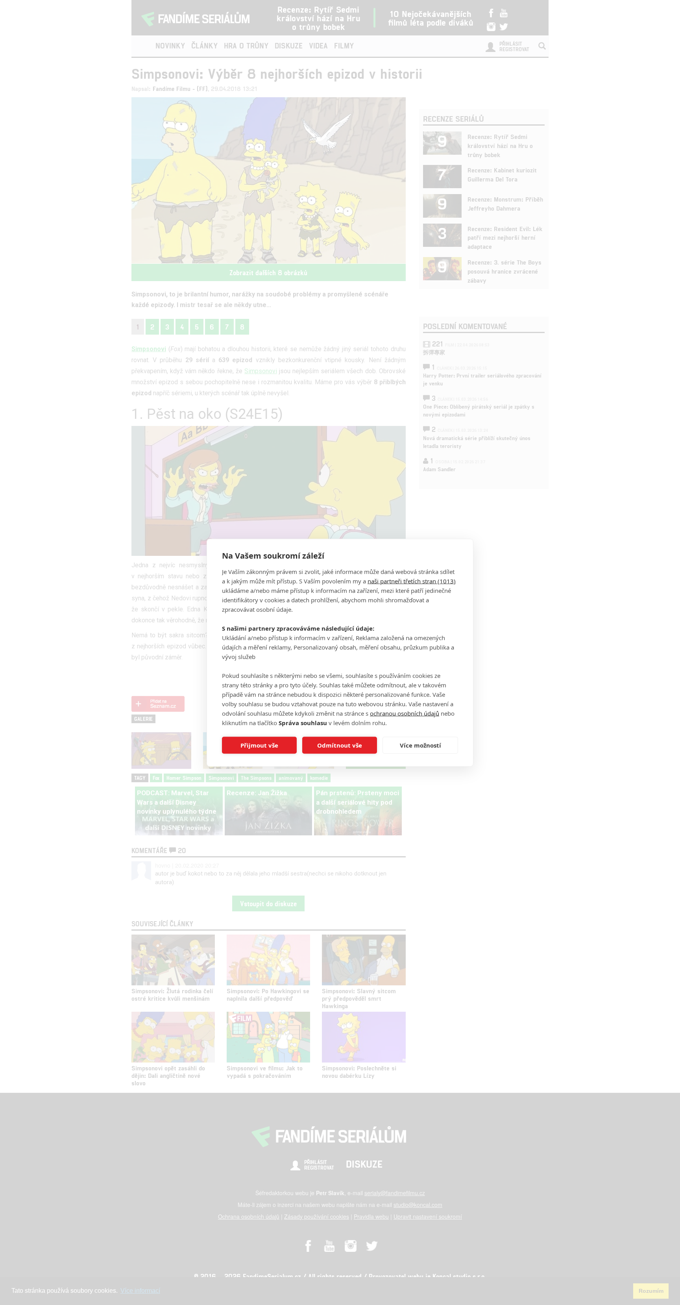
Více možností (420, 745)
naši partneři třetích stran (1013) (412, 581)
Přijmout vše (259, 745)
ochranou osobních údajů (404, 713)
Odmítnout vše (339, 745)
